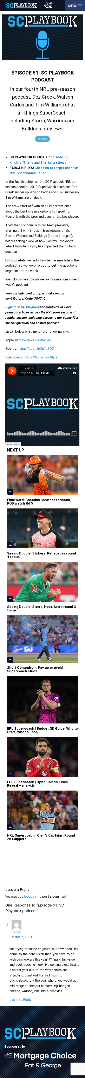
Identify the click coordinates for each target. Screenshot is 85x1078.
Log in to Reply (20, 1000)
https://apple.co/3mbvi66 (34, 340)
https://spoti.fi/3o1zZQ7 (36, 349)
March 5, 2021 (22, 937)
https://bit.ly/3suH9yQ (40, 357)
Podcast (42, 139)
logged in (30, 896)
